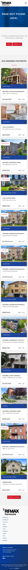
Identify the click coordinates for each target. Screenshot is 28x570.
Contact (5, 538)
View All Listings (14, 497)
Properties (5, 517)
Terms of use (10, 566)
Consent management (18, 566)
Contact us (17, 44)
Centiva (16, 568)
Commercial (5, 519)
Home (9, 44)
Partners (5, 526)
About (4, 524)
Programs (5, 531)
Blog (4, 535)
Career (4, 533)
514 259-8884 (8, 552)
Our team (5, 522)
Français (5, 540)
